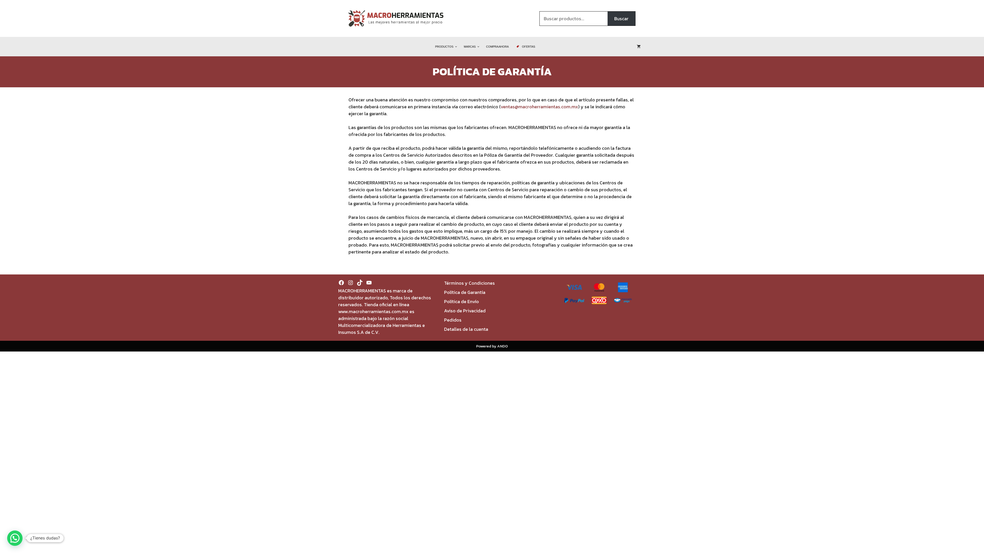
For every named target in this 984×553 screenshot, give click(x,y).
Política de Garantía (464, 292)
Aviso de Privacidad (465, 310)
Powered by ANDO (492, 346)
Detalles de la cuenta (466, 329)
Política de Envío (461, 301)
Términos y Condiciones (469, 283)
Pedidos (453, 319)
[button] (15, 538)
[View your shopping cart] (639, 46)
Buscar (621, 18)
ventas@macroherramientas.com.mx (539, 106)
